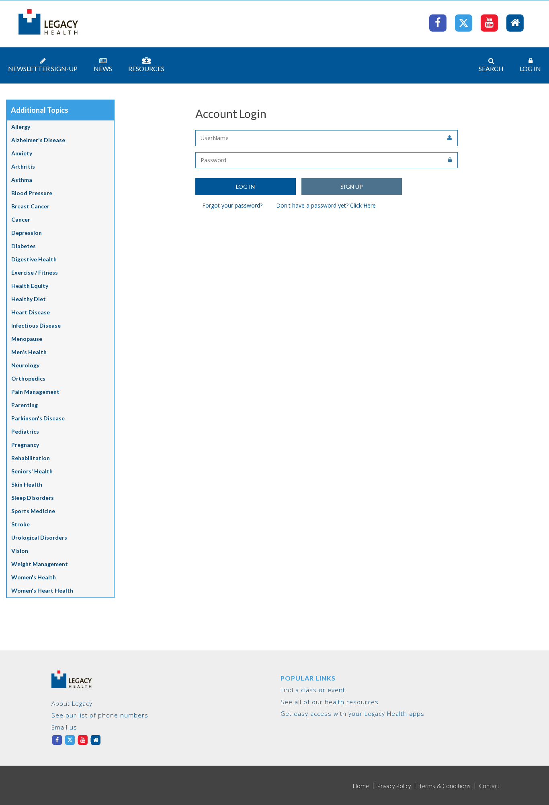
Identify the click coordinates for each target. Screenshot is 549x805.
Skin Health (26, 484)
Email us (64, 727)
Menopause (26, 338)
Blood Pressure (31, 193)
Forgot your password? (232, 205)
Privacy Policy (394, 786)
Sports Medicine (33, 510)
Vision (19, 550)
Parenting (24, 404)
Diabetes (23, 246)
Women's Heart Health (42, 590)
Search (491, 68)
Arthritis (23, 166)
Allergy (20, 126)
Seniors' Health (32, 471)
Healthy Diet (28, 299)
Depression (26, 232)
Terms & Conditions (445, 786)
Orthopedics (28, 378)
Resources (146, 68)
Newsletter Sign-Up (43, 68)
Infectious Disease (36, 325)
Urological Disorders (39, 537)
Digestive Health (34, 259)
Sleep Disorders (32, 497)
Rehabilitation (30, 457)
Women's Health (33, 577)
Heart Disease (30, 312)
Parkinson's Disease (38, 418)
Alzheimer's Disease (38, 140)
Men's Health (29, 351)
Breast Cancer (30, 206)
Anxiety (21, 153)
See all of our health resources (330, 702)
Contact (489, 786)
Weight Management (39, 563)
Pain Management (35, 391)
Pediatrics (25, 431)
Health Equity (29, 285)
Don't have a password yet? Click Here (326, 205)
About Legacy (71, 703)
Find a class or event (313, 690)
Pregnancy (25, 444)
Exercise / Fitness (34, 272)
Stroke (20, 524)
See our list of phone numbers (99, 715)
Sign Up (351, 186)
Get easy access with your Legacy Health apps (352, 713)
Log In (530, 68)
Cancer (20, 219)
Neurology (25, 365)
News (103, 68)
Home (361, 786)
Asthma (21, 179)
